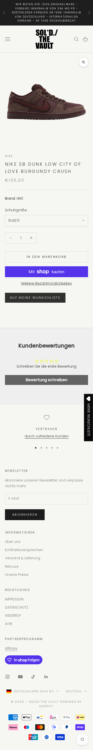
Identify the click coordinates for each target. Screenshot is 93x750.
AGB (8, 623)
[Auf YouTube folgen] (20, 676)
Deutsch (74, 691)
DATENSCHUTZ (16, 607)
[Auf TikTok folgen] (33, 676)
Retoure (12, 566)
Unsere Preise (17, 574)
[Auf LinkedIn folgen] (46, 676)
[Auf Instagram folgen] (7, 676)
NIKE (9, 156)
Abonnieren (24, 514)
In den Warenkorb (46, 256)
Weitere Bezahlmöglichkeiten (46, 283)
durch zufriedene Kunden (47, 436)
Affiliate (11, 648)
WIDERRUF (13, 615)
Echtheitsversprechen (24, 549)
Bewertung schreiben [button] (46, 380)
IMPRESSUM (14, 599)
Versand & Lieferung (22, 558)
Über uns (13, 541)
